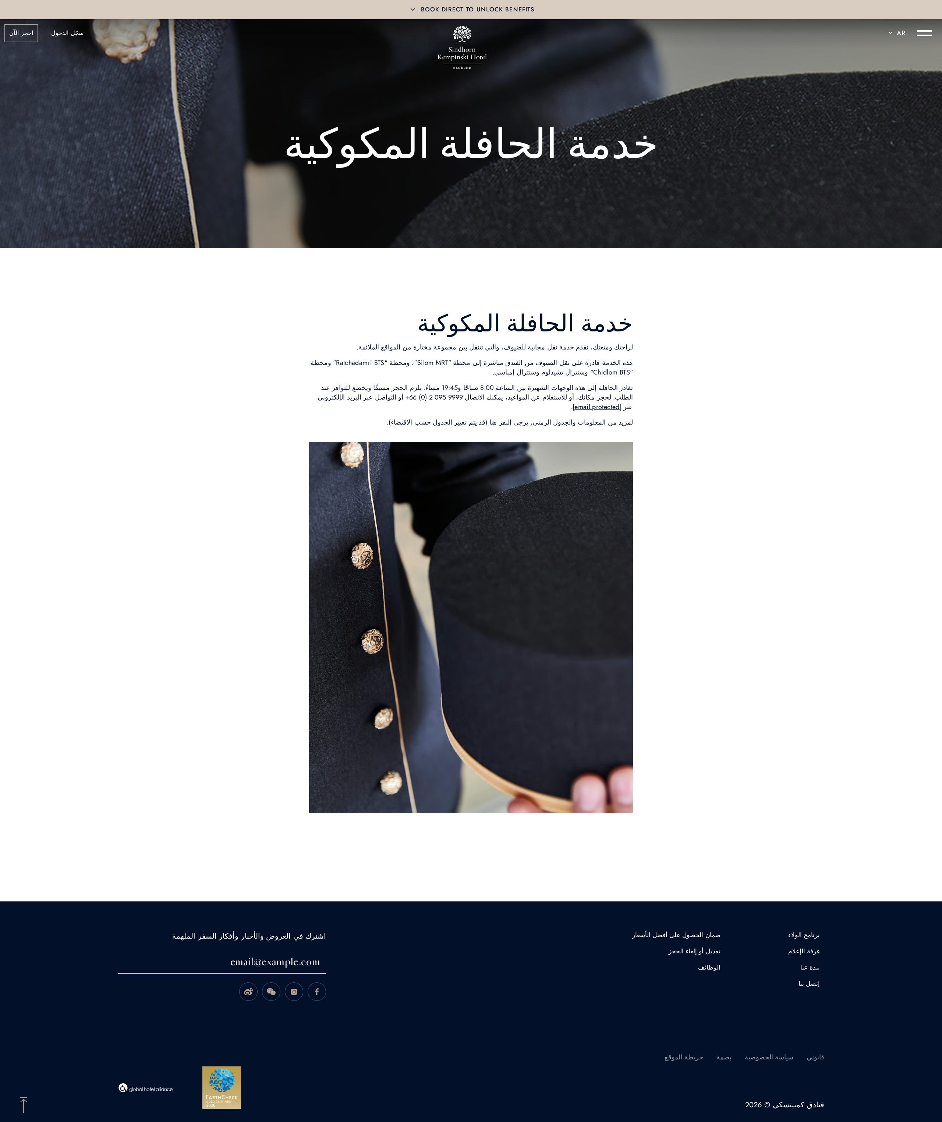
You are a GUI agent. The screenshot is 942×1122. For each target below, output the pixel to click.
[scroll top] (23, 1104)
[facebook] (317, 991)
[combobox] (895, 33)
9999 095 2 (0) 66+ (435, 397)
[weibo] (248, 991)
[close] (413, 9)
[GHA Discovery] (146, 1087)
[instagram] (294, 991)
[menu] (924, 33)
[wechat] (271, 991)
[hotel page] (462, 33)
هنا (492, 422)
